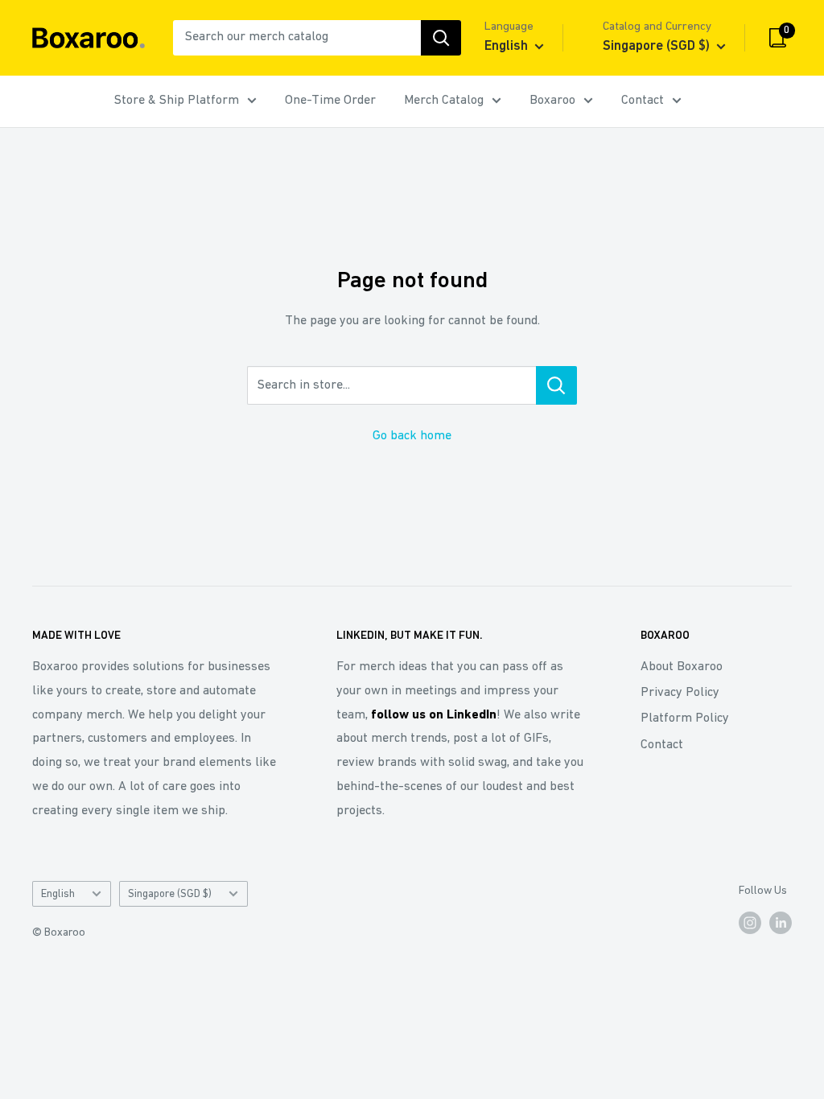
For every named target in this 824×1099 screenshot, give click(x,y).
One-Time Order (330, 100)
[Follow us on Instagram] (750, 923)
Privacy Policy (680, 692)
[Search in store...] (556, 385)
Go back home (412, 436)
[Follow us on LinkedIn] (780, 923)
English (58, 894)
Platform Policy (685, 718)
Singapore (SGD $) (170, 894)
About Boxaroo (682, 667)
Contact (642, 100)
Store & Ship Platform (176, 100)
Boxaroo (552, 100)
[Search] (441, 38)
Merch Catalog (444, 100)
